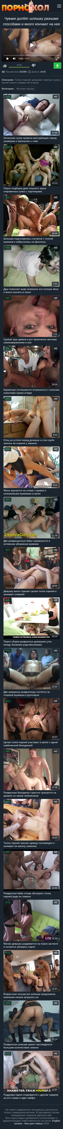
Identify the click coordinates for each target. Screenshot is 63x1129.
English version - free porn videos (37, 1122)
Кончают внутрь (25, 88)
